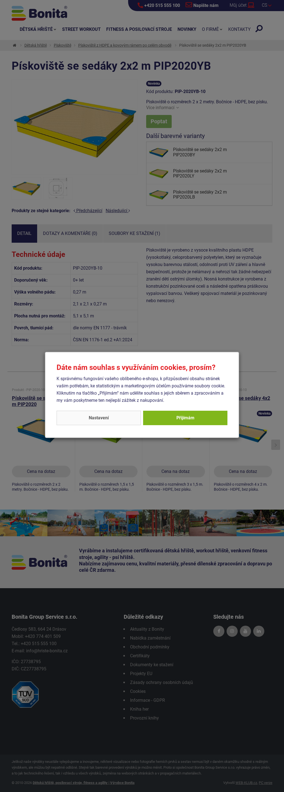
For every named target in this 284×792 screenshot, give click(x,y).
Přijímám (185, 417)
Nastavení (99, 417)
